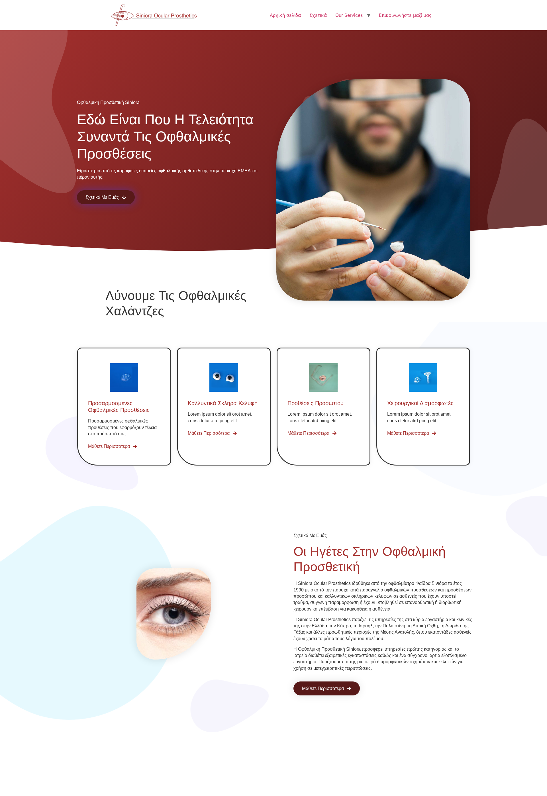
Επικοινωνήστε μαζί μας (405, 15)
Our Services (349, 15)
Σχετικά (318, 15)
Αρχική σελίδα (285, 15)
